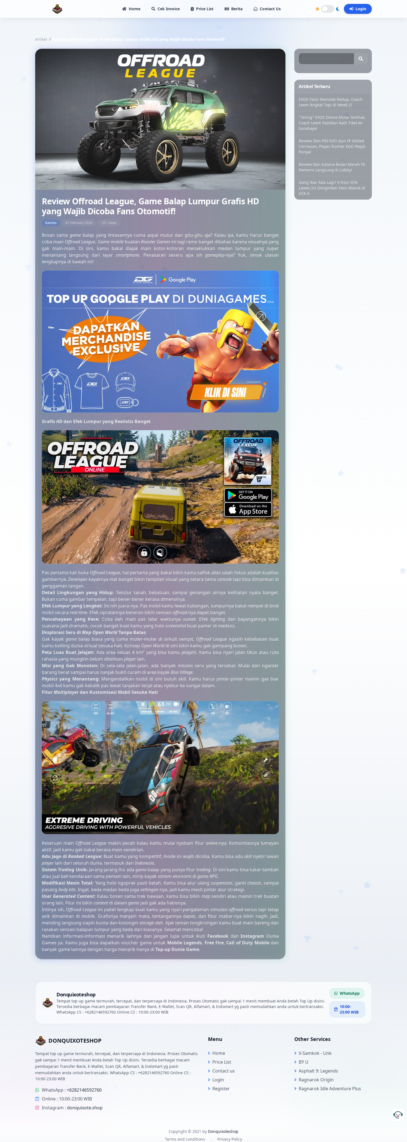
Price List (204, 8)
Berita (237, 8)
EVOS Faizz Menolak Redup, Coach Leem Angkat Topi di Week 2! (330, 102)
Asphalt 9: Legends (318, 1071)
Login (361, 8)
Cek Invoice (169, 8)
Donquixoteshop (223, 1131)
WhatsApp (350, 993)
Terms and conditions (185, 1139)
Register (221, 1089)
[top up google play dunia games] (160, 341)
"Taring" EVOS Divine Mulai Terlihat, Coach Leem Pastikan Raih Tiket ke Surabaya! (332, 123)
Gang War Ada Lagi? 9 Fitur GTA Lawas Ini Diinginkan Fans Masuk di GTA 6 (332, 188)
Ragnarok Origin (316, 1080)
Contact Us (270, 8)
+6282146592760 (84, 1090)
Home (134, 8)
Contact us (223, 1071)
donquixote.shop (85, 1108)
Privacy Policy (229, 1139)
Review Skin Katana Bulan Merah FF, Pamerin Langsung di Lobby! (332, 167)
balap (87, 235)
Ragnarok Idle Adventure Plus (330, 1089)
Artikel (41, 39)
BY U (303, 1062)
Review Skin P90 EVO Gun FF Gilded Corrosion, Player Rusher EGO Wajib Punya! (332, 146)
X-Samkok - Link (315, 1053)
